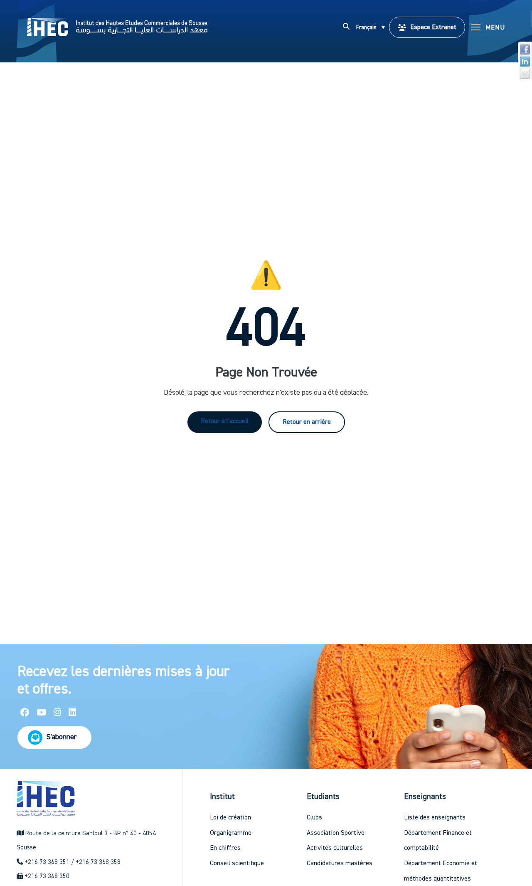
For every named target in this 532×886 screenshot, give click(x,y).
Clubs (314, 817)
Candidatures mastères (339, 863)
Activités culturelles (335, 848)
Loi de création (230, 817)
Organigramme (230, 833)
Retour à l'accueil (225, 421)
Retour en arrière (307, 422)
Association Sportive (336, 833)
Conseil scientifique (237, 863)
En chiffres (225, 848)
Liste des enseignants (435, 817)
